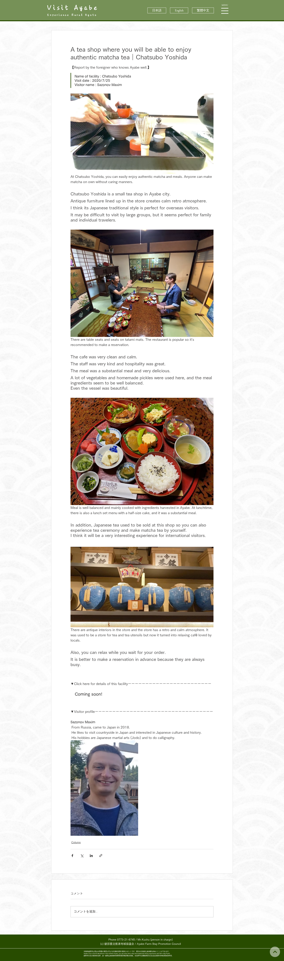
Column (76, 842)
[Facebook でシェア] (72, 855)
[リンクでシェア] (101, 855)
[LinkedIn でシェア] (91, 855)
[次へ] (275, 951)
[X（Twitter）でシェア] (82, 855)
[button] (224, 11)
